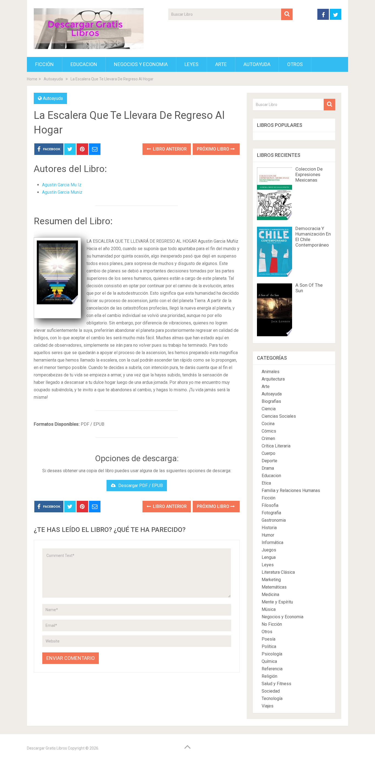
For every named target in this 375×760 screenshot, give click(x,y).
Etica (266, 483)
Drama (268, 468)
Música (269, 609)
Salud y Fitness (276, 683)
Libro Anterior (169, 149)
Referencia (272, 668)
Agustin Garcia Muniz (62, 192)
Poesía (268, 639)
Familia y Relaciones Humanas (291, 490)
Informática (272, 542)
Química (269, 661)
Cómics (269, 431)
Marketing (271, 579)
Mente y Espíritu (277, 602)
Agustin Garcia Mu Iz (62, 184)
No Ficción (272, 624)
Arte (221, 64)
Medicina (270, 594)
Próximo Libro (213, 149)
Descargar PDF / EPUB (140, 485)
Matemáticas (274, 587)
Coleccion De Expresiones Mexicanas (309, 174)
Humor (268, 535)
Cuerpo (268, 453)
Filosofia (270, 505)
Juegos (269, 550)
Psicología (272, 654)
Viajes (267, 706)
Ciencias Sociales (279, 416)
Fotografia (271, 512)
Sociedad (271, 691)
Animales (270, 371)
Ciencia (269, 408)
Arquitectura (273, 379)
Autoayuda (257, 64)
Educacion (84, 64)
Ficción (44, 64)
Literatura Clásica (278, 572)
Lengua (269, 557)
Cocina (268, 423)
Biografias (271, 401)
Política (269, 646)
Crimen (268, 438)
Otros (295, 64)
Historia (269, 527)
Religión (269, 676)
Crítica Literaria (276, 446)
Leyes (191, 64)
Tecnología (272, 698)
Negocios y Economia (141, 64)
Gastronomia (274, 520)
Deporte (269, 460)
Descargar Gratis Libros (47, 748)
